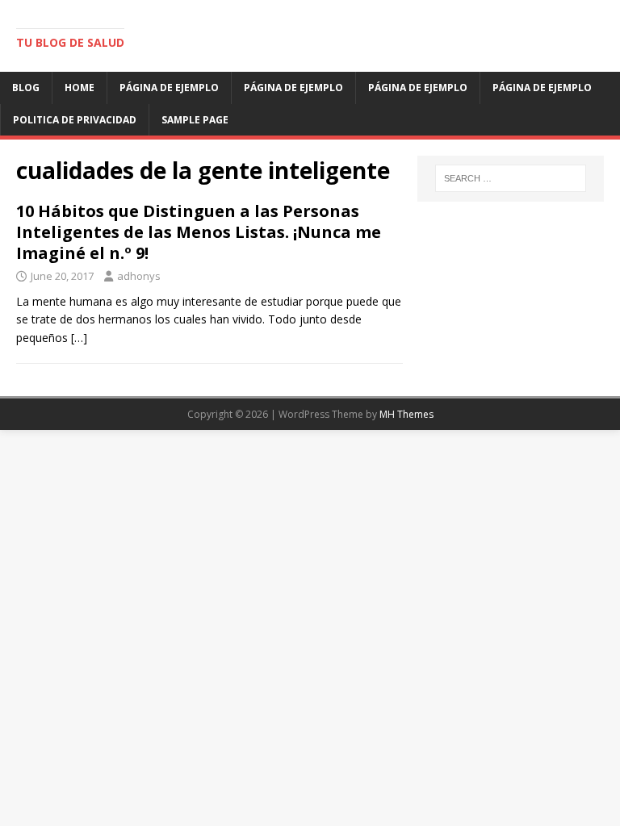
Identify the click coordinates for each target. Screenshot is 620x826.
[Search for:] (510, 178)
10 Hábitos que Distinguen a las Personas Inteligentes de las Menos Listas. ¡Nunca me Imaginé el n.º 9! (198, 232)
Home (79, 87)
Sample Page (194, 120)
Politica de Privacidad (74, 120)
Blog (26, 87)
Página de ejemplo (169, 87)
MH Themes (406, 414)
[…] (79, 337)
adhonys (139, 276)
